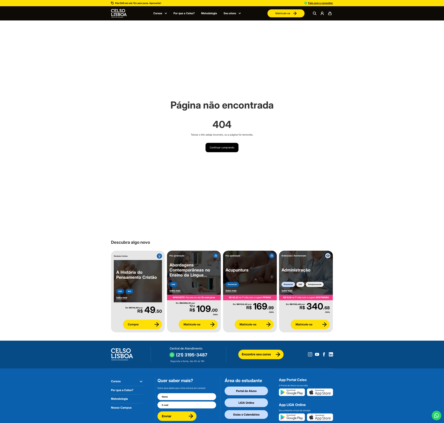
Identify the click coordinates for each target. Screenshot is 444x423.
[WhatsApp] (436, 415)
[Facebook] (324, 354)
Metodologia (209, 13)
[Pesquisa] (314, 13)
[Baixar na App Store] (320, 392)
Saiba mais (175, 290)
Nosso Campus (121, 407)
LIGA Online (246, 402)
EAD (120, 291)
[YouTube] (317, 354)
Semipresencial (314, 284)
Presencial (232, 284)
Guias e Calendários (246, 414)
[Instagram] (310, 354)
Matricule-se (282, 13)
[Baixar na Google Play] (292, 392)
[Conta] (322, 13)
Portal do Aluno (246, 391)
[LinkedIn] (331, 354)
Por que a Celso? (184, 13)
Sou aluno (230, 13)
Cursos (157, 13)
